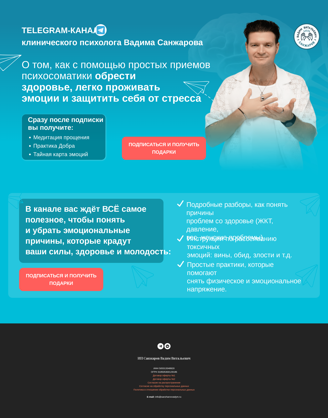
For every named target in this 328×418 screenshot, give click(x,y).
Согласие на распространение (164, 382)
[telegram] (160, 346)
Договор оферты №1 (164, 375)
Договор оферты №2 (164, 379)
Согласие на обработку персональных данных (164, 386)
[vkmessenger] (167, 346)
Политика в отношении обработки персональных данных (164, 389)
